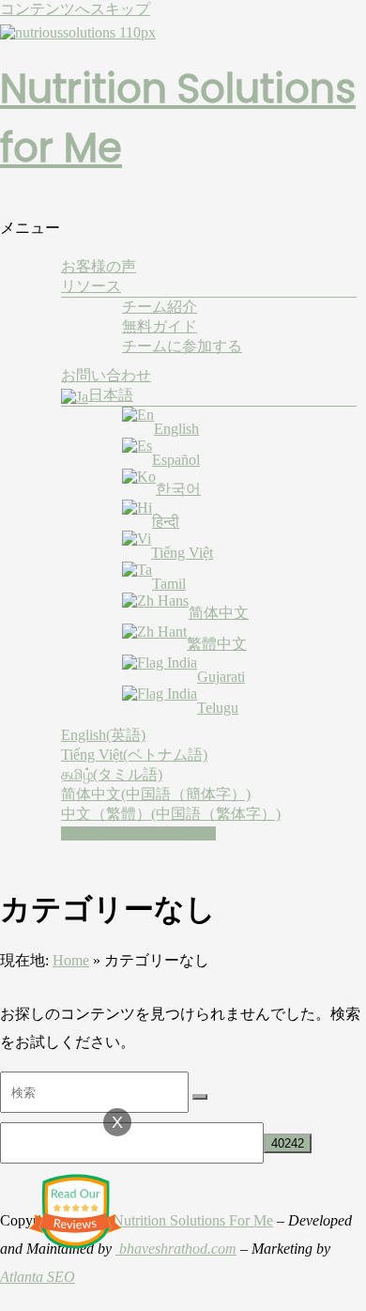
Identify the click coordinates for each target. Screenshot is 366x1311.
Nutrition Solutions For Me (193, 1220)
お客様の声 (98, 266)
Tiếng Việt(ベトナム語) (134, 755)
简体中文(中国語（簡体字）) (156, 794)
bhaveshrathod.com (175, 1249)
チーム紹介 (159, 307)
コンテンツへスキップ (75, 9)
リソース (91, 286)
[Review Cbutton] (75, 1211)
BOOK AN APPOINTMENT (138, 833)
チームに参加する (182, 346)
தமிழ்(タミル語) (111, 774)
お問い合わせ (106, 375)
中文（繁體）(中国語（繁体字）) (171, 814)
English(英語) (103, 735)
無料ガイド (159, 326)
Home (71, 960)
